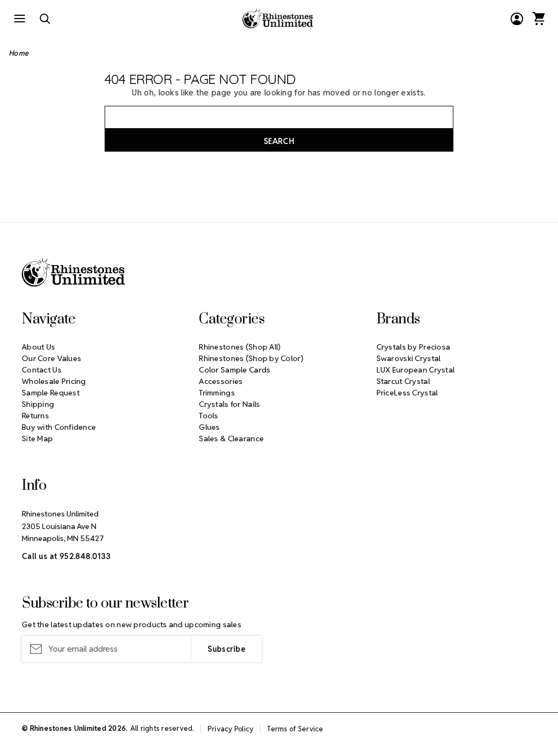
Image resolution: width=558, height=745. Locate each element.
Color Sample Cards (234, 370)
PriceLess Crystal (407, 393)
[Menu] (20, 18)
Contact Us (42, 370)
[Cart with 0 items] (538, 18)
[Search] (45, 18)
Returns (35, 415)
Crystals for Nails (229, 404)
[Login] (516, 18)
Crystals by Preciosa (414, 347)
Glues (209, 427)
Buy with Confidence (59, 427)
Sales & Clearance (231, 438)
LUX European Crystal (416, 370)
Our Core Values (51, 358)
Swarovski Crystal (409, 358)
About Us (38, 347)
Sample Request (51, 393)
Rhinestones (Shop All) (240, 347)
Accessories (220, 381)
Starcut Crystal (403, 381)
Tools (208, 415)
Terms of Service (295, 729)
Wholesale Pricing (54, 381)
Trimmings (217, 393)
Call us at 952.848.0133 (66, 556)
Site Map (37, 438)
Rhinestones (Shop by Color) (251, 358)
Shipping (38, 404)
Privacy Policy (231, 729)
